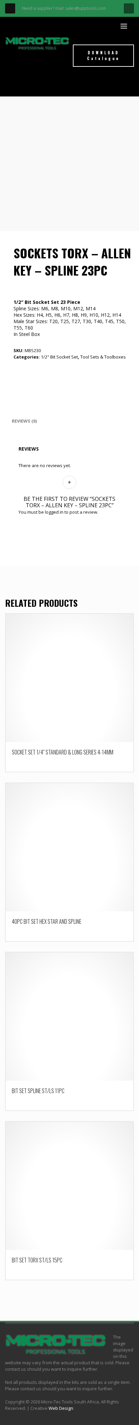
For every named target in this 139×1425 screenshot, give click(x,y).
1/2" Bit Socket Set (59, 357)
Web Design (61, 1408)
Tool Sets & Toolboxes (103, 357)
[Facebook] (10, 8)
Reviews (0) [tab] (24, 421)
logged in (54, 512)
